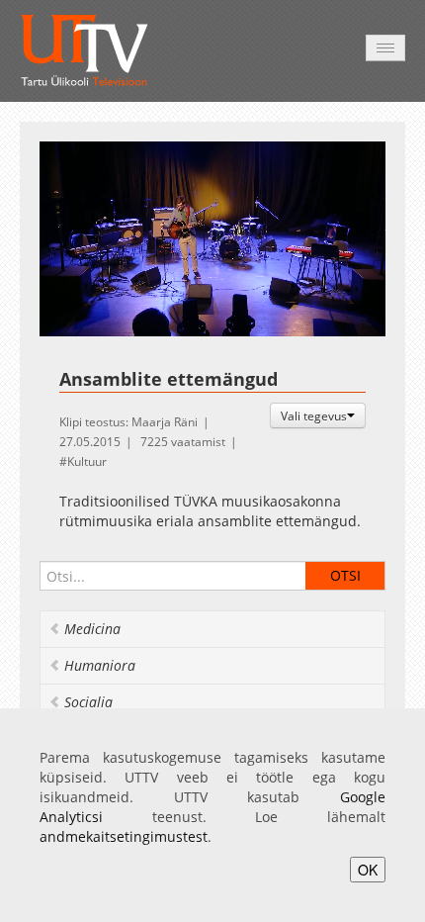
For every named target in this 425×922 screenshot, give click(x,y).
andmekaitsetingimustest (124, 836)
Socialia (88, 701)
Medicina (92, 628)
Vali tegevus (314, 415)
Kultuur (87, 461)
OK (368, 869)
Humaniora (99, 665)
